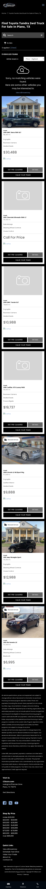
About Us (6, 857)
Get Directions (9, 792)
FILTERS (9, 43)
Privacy (19, 874)
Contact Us (7, 860)
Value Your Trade (23, 175)
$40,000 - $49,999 (10, 825)
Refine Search (12, 59)
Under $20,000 (9, 817)
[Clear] (13, 48)
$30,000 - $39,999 (10, 822)
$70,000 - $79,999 (10, 830)
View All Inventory (23, 92)
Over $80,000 (8, 836)
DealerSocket (23, 869)
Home (4, 13)
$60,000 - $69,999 (10, 833)
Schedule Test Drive (11, 852)
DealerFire (8, 869)
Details (35, 169)
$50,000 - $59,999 (10, 828)
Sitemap (26, 874)
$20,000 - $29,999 (10, 820)
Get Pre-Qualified (15, 169)
